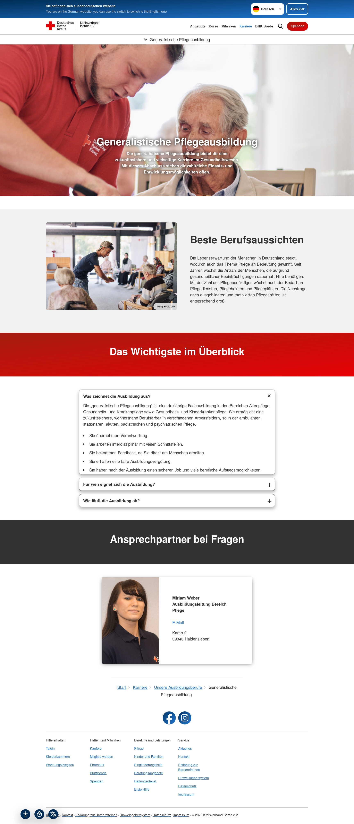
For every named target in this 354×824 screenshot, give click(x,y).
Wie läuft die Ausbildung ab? (111, 500)
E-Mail (178, 622)
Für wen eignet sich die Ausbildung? (119, 484)
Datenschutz (187, 786)
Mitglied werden (101, 756)
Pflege (139, 748)
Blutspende (98, 773)
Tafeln (50, 748)
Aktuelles (185, 748)
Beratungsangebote (148, 773)
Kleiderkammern (58, 756)
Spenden (297, 26)
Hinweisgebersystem (193, 777)
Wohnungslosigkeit (60, 764)
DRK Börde (264, 26)
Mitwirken (228, 26)
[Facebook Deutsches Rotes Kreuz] (169, 717)
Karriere (245, 26)
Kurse (213, 26)
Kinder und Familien (148, 756)
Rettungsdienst (145, 781)
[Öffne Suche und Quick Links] (280, 26)
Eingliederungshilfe (148, 764)
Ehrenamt (97, 764)
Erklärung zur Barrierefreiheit (189, 767)
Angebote (197, 26)
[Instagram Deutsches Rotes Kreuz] (184, 717)
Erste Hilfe (141, 789)
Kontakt (183, 756)
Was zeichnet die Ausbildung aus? (116, 396)
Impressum (186, 794)
